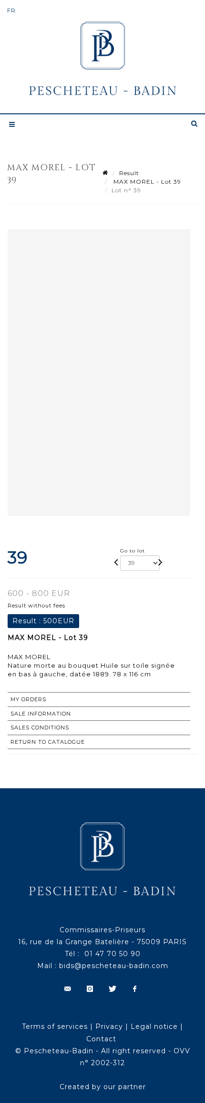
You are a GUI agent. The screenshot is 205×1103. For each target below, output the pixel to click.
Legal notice (154, 1026)
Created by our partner (103, 1086)
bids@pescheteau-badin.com (113, 965)
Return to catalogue (47, 742)
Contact (101, 1039)
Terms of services (55, 1026)
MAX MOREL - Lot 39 (146, 181)
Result (129, 172)
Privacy (109, 1026)
